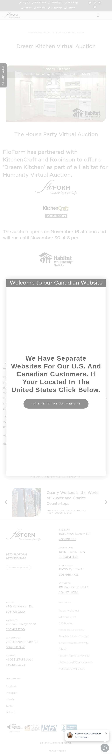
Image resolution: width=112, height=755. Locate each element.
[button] (101, 283)
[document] (56, 377)
